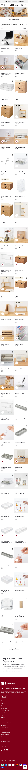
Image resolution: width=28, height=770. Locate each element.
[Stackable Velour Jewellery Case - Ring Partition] (7, 481)
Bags (2, 715)
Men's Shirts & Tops (5, 712)
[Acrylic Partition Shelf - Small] (21, 382)
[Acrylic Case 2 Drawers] (21, 358)
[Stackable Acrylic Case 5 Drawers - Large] (21, 62)
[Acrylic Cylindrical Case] (21, 579)
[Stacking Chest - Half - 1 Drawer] (21, 259)
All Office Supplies (6, 24)
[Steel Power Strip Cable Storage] (21, 136)
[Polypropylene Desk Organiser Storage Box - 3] (21, 530)
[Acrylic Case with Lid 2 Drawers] (21, 456)
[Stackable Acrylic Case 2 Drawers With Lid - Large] (21, 161)
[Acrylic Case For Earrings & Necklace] (21, 185)
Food (2, 706)
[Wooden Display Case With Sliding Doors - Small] (21, 235)
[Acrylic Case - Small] (21, 555)
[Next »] (18, 648)
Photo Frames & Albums (18, 24)
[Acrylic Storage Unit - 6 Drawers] (21, 333)
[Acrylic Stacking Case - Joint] (7, 604)
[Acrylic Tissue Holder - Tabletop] (7, 382)
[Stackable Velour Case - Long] (7, 555)
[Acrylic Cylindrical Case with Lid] (21, 506)
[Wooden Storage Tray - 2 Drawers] (7, 333)
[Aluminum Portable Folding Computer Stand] (7, 161)
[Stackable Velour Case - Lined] (7, 358)
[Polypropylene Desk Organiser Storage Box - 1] (7, 579)
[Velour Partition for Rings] (21, 407)
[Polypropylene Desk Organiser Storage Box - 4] (7, 506)
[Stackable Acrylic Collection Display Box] (21, 481)
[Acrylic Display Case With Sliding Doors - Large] (7, 259)
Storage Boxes (4, 708)
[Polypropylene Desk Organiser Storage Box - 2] (7, 530)
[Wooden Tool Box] (21, 38)
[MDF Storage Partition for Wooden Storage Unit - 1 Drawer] (21, 604)
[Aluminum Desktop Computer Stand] (7, 38)
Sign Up (4, 696)
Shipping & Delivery (5, 734)
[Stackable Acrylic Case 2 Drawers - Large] (7, 87)
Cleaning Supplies (5, 710)
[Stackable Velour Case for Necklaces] (7, 456)
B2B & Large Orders (5, 741)
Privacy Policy (4, 760)
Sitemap (3, 717)
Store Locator (4, 730)
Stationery (3, 703)
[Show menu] (2, 5)
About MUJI (3, 725)
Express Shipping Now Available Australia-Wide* (14, 1)
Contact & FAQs (4, 727)
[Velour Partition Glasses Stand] (21, 432)
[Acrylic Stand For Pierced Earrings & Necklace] (7, 62)
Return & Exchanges (5, 732)
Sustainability (4, 739)
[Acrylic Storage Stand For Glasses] (7, 136)
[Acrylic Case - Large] (21, 630)
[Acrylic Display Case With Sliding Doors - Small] (7, 407)
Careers (2, 736)
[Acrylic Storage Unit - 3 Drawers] (7, 235)
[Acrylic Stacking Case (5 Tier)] (7, 432)
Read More (6, 673)
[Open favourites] (25, 767)
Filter (2, 28)
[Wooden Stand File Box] (7, 308)
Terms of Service (12, 760)
